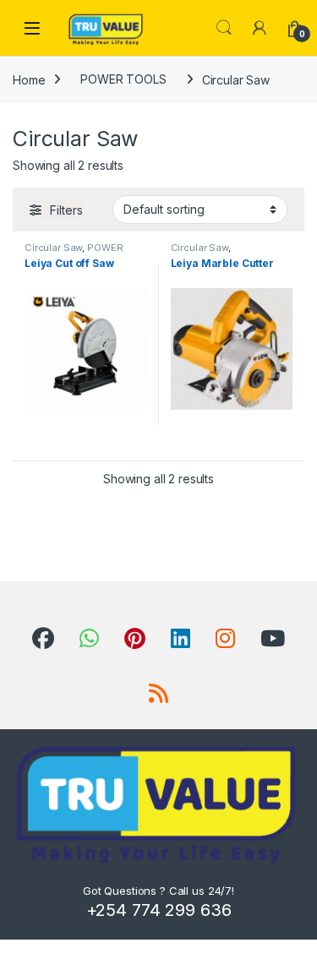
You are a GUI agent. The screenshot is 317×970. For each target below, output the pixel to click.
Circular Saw (53, 247)
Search (224, 28)
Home (29, 79)
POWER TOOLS (123, 79)
